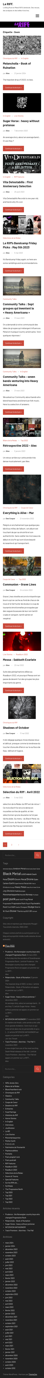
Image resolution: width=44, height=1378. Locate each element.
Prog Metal (28, 899)
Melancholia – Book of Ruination (17, 977)
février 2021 (9, 1349)
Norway (29, 894)
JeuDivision (10, 1128)
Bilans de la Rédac (10, 440)
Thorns (20, 911)
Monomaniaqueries (11, 894)
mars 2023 (9, 1275)
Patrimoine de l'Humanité (15, 1147)
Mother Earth (10, 1141)
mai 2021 (8, 1339)
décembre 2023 (11, 1249)
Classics (8, 1096)
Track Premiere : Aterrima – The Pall (19, 1042)
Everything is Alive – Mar (18, 513)
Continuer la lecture (12, 87)
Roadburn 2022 (22, 654)
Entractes (9, 1109)
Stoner (13, 911)
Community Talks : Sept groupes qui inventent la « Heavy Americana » (18, 308)
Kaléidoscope (20, 891)
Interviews (9, 1125)
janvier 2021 (10, 1352)
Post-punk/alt (10, 1160)
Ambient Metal (19, 868)
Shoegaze (23, 907)
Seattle (18, 907)
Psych (28, 903)
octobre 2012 (10, 1368)
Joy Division (9, 890)
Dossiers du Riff (11, 1105)
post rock (19, 899)
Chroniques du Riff (10, 58)
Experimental (19, 883)
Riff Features (19, 177)
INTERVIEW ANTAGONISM (15, 1019)
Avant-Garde (36, 869)
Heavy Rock (29, 887)
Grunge (12, 887)
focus (26, 883)
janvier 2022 (10, 1313)
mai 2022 (8, 1301)
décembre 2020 (11, 1355)
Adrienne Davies (8, 869)
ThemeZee (33, 1374)
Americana (29, 869)
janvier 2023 (10, 1281)
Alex (8, 73)
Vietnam (34, 911)
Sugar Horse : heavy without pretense (20, 997)
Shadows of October (16, 727)
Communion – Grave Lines (19, 584)
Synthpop (9, 1186)
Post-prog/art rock (12, 1157)
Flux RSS (10, 945)
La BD (7, 1131)
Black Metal (12, 873)
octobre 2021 (10, 1323)
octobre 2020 (10, 1362)
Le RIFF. (8, 4)
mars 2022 (9, 1307)
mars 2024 (9, 1243)
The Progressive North (14, 1189)
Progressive (7, 903)
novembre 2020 (11, 1358)
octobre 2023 (10, 1255)
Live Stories (18, 116)
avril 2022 (9, 1304)
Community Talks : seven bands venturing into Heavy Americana (20, 381)
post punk (9, 899)
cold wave (26, 874)
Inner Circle (36, 887)
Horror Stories (10, 1118)
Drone (30, 879)
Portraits (8, 1154)
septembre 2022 (11, 1294)
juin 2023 (8, 1265)
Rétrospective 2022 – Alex (20, 445)
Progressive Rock (18, 903)
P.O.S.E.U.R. (10, 1144)
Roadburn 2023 (11, 1170)
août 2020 (9, 1365)
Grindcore (6, 887)
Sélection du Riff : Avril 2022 (21, 792)
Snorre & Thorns (11, 1176)
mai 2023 (8, 1268)
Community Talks (9, 299)
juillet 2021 (9, 1333)
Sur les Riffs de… (11, 1183)
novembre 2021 (11, 1320)
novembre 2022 (11, 1288)
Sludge (31, 906)
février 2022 (10, 1310)
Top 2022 (24, 440)
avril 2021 (8, 1342)
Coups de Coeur (27, 508)
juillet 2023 (9, 1262)
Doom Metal (20, 879)
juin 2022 (8, 1297)
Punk (9, 907)
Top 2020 (8, 1192)
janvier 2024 (10, 1246)
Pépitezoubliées (11, 1150)
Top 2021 (8, 1195)
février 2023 (10, 1278)
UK (30, 911)
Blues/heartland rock (13, 1089)
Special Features (11, 1179)
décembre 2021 (11, 1317)
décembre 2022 (11, 1285)
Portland (35, 895)
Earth (11, 883)
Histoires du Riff (11, 1115)
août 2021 (9, 1329)
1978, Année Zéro (11, 1083)
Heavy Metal (20, 887)
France (34, 883)
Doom (11, 879)
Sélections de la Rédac (12, 238)
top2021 (26, 911)
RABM (13, 907)
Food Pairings (10, 1112)
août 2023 (9, 1259)
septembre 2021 (11, 1326)
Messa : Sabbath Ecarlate (19, 659)
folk (30, 883)
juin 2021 (8, 1336)
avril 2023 (9, 1272)
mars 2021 (9, 1346)
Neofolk (22, 895)
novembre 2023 (11, 1252)
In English (24, 58)
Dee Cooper (10, 518)
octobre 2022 (10, 1291)
